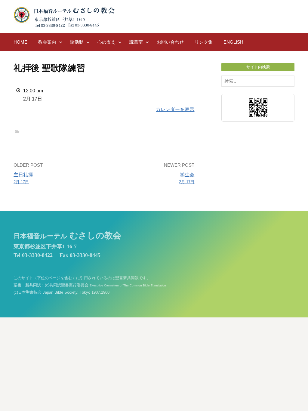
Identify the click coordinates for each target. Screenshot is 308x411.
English (233, 42)
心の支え (106, 42)
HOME (20, 42)
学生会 (186, 178)
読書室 (136, 42)
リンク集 (204, 42)
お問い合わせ (170, 42)
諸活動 (77, 42)
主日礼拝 (23, 178)
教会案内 (47, 42)
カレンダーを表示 (175, 109)
